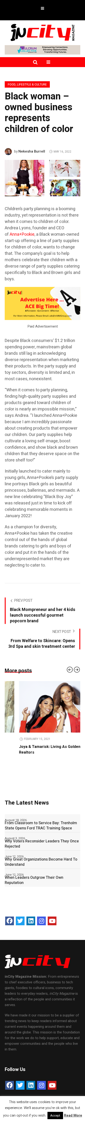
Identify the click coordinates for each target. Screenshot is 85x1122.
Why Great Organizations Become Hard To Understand (41, 862)
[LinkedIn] (30, 921)
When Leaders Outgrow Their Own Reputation (34, 880)
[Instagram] (41, 921)
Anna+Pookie (22, 234)
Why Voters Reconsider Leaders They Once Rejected (42, 843)
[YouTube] (52, 921)
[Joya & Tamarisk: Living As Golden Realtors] (42, 707)
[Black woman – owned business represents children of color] (42, 177)
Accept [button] (55, 1115)
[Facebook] (9, 921)
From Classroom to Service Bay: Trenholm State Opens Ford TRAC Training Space (41, 825)
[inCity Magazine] (42, 32)
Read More (73, 1115)
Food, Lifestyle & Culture (27, 84)
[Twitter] (20, 921)
